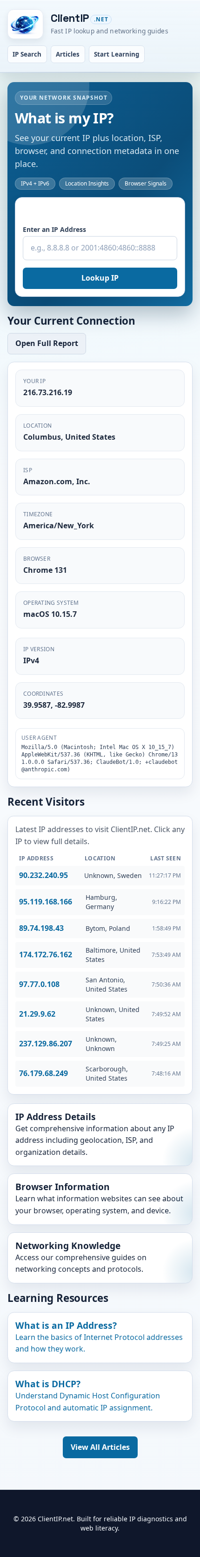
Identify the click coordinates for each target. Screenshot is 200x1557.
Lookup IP (100, 278)
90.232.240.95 (43, 875)
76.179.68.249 (43, 1073)
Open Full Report (46, 343)
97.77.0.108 (39, 984)
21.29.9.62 (37, 1014)
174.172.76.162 (45, 954)
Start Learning (117, 54)
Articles (68, 54)
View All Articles (100, 1447)
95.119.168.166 (45, 902)
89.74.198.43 (41, 928)
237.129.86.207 (45, 1043)
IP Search (27, 54)
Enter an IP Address (54, 229)
